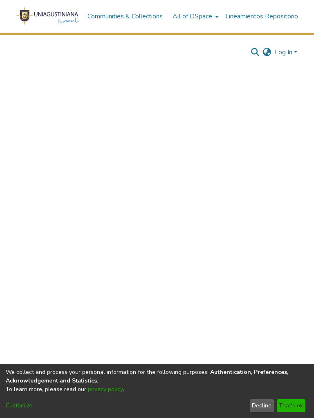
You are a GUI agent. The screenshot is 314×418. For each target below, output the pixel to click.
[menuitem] (195, 16)
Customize (19, 405)
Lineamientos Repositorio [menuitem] (261, 16)
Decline (261, 405)
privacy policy (105, 389)
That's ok (291, 405)
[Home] (47, 16)
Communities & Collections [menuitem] (125, 16)
